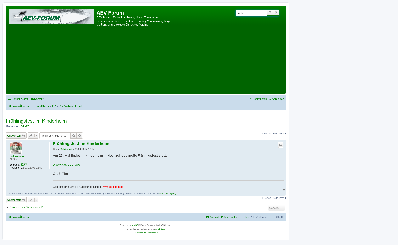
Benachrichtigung (167, 193)
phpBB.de (160, 229)
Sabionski (17, 156)
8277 (23, 164)
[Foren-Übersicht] (52, 15)
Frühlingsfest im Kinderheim (36, 121)
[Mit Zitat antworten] (280, 145)
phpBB (135, 225)
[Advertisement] (146, 62)
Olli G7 (25, 126)
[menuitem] (37, 99)
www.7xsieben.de (66, 164)
